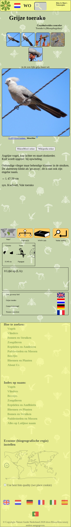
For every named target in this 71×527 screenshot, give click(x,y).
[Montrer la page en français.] (61, 312)
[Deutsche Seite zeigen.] (61, 306)
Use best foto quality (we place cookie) (29, 485)
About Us (13, 365)
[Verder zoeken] (61, 233)
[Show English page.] (61, 295)
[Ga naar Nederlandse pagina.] (61, 301)
